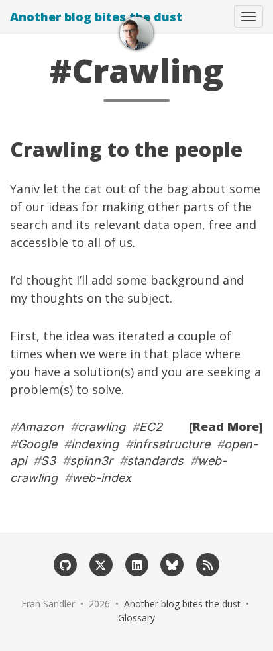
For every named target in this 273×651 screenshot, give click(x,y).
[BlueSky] (172, 564)
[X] (100, 564)
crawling (101, 427)
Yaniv (25, 189)
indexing (95, 444)
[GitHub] (65, 564)
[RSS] (208, 564)
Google (37, 444)
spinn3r (91, 461)
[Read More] (226, 426)
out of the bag (146, 189)
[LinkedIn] (136, 564)
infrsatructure (171, 444)
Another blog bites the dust (96, 17)
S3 (48, 461)
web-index (101, 478)
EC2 (150, 427)
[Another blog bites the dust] (136, 33)
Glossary (136, 617)
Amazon (40, 427)
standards (155, 461)
